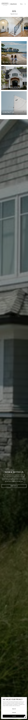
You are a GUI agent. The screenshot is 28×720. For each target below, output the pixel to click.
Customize (14, 712)
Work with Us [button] (14, 486)
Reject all (14, 708)
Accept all (14, 716)
